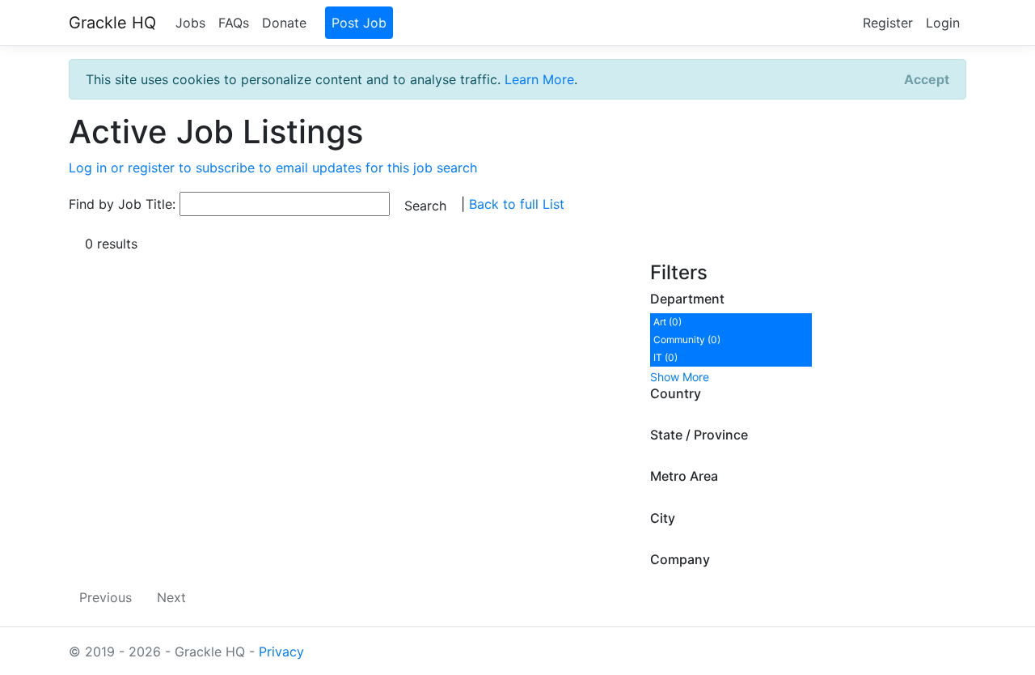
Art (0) (667, 322)
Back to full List (516, 204)
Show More (679, 377)
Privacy (281, 651)
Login (943, 23)
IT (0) (665, 357)
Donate (284, 23)
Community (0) (686, 339)
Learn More (539, 79)
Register (888, 23)
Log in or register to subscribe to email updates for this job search (273, 167)
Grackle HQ (112, 22)
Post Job (359, 23)
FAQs (233, 23)
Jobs (190, 23)
